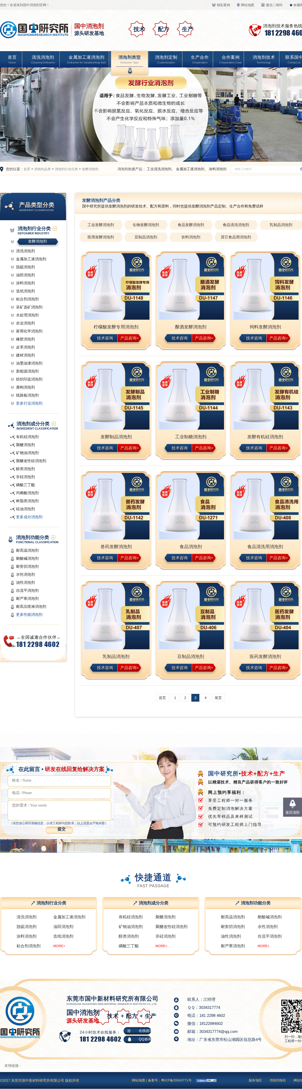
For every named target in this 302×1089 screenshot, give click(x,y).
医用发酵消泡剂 (101, 237)
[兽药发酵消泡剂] (116, 507)
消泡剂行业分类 (66, 169)
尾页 (218, 698)
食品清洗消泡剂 (236, 225)
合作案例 (230, 59)
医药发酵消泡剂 (265, 656)
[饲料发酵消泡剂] (265, 287)
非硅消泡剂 (25, 477)
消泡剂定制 (166, 59)
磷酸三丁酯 (25, 485)
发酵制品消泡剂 (116, 436)
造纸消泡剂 (25, 291)
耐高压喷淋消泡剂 (31, 607)
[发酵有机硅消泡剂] (265, 397)
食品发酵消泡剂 (191, 225)
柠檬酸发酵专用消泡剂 (116, 326)
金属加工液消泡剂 (86, 59)
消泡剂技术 (264, 59)
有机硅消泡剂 (27, 437)
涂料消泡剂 (217, 169)
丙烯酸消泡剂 (27, 493)
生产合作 (200, 59)
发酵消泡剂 (90, 169)
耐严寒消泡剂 (27, 598)
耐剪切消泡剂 (27, 566)
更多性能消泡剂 (29, 615)
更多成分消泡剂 (29, 517)
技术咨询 (105, 338)
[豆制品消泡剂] (190, 616)
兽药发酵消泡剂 (116, 546)
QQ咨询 (145, 1039)
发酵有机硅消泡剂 (265, 436)
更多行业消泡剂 (29, 403)
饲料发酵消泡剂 (265, 326)
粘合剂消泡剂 (27, 299)
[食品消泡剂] (190, 507)
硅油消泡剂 (25, 509)
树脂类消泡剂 (27, 501)
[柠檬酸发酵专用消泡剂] (116, 287)
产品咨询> (129, 338)
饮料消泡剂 (190, 237)
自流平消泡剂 (27, 590)
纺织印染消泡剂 (29, 379)
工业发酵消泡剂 (101, 225)
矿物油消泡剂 (27, 453)
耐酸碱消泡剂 (27, 558)
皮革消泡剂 (25, 347)
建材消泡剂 (25, 355)
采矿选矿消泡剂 (29, 307)
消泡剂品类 (42, 169)
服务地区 (255, 1080)
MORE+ (59, 946)
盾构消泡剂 (25, 387)
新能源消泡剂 (27, 371)
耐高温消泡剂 (27, 550)
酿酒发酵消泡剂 (190, 326)
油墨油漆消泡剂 (29, 363)
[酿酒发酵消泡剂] (190, 287)
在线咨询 (146, 1031)
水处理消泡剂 (27, 315)
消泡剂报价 (277, 1080)
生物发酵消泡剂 (146, 225)
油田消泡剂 (25, 275)
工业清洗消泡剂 (159, 169)
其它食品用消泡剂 (236, 237)
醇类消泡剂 (25, 469)
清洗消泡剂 (43, 59)
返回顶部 (292, 812)
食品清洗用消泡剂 (265, 546)
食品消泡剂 (191, 546)
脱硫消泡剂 (25, 267)
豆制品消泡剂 (145, 237)
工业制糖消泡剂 (190, 436)
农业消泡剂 (25, 323)
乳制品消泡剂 (116, 656)
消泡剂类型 (129, 59)
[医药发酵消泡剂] (265, 616)
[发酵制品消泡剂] (116, 397)
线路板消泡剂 (27, 395)
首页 (12, 59)
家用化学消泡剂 (29, 331)
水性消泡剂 (25, 574)
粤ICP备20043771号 (176, 1080)
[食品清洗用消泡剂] (265, 507)
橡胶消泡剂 (25, 339)
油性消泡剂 (25, 582)
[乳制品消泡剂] (116, 616)
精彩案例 (223, 5)
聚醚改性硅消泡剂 (31, 461)
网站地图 (247, 5)
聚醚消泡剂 (25, 445)
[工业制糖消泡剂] (190, 397)
